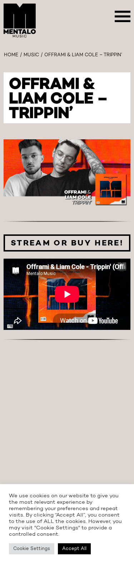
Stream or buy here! (67, 243)
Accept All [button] (74, 548)
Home (11, 55)
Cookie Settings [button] (31, 548)
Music (31, 55)
